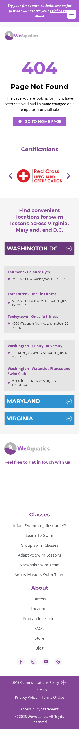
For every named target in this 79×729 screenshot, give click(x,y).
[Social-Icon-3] (46, 661)
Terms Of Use (53, 697)
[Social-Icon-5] (58, 661)
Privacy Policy (26, 697)
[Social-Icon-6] (33, 661)
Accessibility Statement (39, 709)
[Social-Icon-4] (21, 661)
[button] (10, 176)
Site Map (39, 690)
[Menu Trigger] (71, 14)
